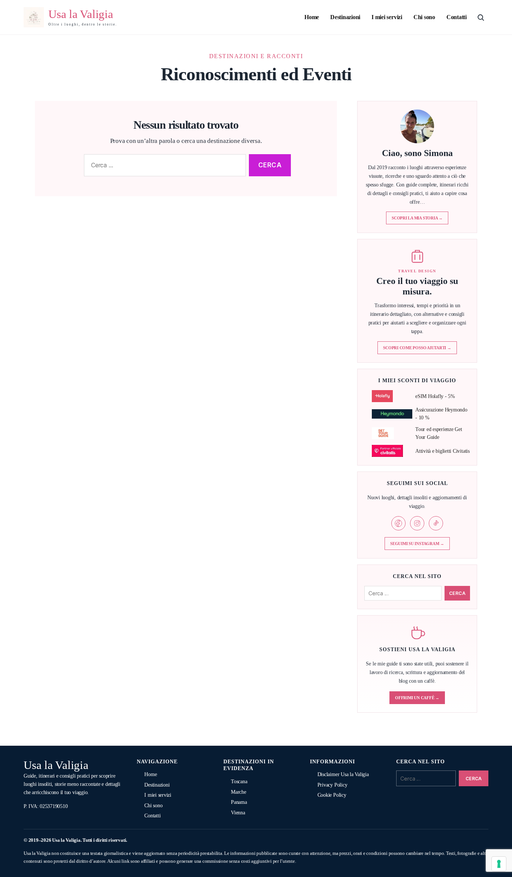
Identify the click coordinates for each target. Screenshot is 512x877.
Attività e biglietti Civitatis (442, 451)
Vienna (238, 812)
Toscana (239, 781)
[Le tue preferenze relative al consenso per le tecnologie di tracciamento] (499, 864)
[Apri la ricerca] (480, 17)
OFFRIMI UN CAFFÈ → (417, 697)
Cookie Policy (331, 795)
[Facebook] (398, 523)
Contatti (456, 17)
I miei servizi (386, 17)
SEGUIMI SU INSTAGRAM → (417, 543)
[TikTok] (436, 523)
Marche (238, 792)
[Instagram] (417, 523)
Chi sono (424, 17)
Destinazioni (345, 17)
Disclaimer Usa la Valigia (343, 774)
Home (311, 17)
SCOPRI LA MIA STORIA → (417, 218)
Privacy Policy (332, 785)
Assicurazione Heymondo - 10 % (441, 413)
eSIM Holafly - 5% (435, 396)
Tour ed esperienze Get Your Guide (438, 433)
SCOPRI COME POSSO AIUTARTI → (417, 347)
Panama (239, 802)
